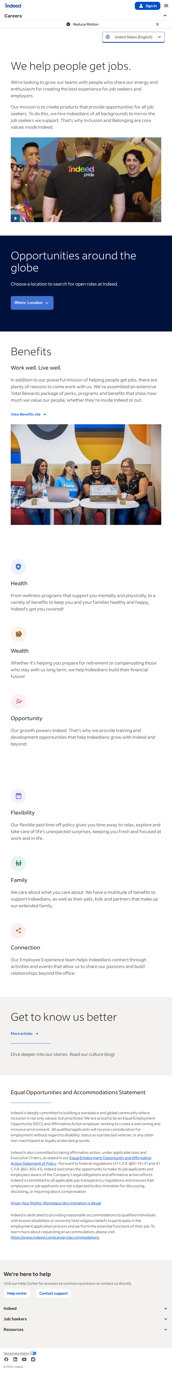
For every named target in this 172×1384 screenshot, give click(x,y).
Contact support (53, 1293)
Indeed (10, 1308)
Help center (17, 1293)
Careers (13, 15)
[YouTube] (24, 1361)
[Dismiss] (157, 24)
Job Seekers (15, 1318)
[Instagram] (33, 1361)
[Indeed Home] (13, 6)
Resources (14, 1329)
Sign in (151, 5)
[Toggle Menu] (167, 16)
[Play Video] (15, 218)
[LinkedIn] (15, 1361)
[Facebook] (6, 1361)
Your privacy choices (16, 1353)
